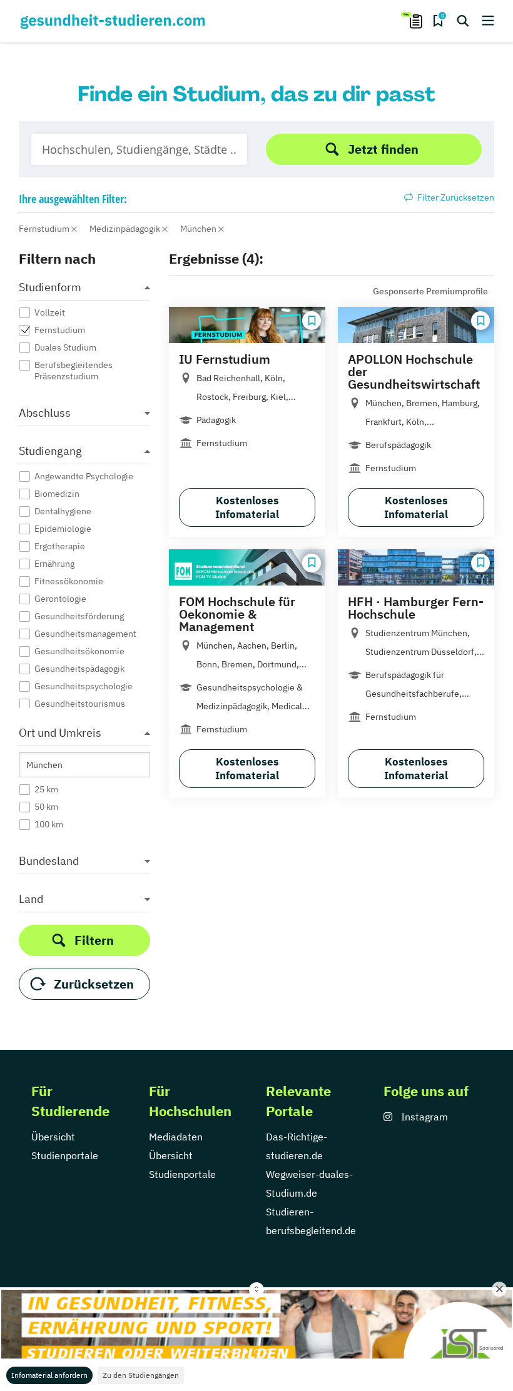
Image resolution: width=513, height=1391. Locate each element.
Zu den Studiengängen (141, 1375)
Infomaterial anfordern (49, 1375)
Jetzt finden (383, 149)
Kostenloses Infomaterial (247, 507)
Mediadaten (176, 1136)
